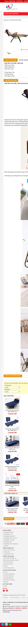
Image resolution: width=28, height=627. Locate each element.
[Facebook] (4, 591)
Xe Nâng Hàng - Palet (9, 553)
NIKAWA (6, 597)
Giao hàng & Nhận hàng (9, 574)
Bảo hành (6, 581)
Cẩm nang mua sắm (8, 564)
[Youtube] (7, 591)
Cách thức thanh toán (9, 576)
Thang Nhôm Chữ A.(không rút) (11, 543)
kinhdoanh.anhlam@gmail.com (14, 610)
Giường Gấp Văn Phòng (15, 20)
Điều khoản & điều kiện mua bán (11, 560)
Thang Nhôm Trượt (8, 534)
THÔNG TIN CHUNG (8, 556)
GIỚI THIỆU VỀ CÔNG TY (10, 558)
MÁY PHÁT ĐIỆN (7, 584)
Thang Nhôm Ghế (8, 542)
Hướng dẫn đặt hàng (8, 577)
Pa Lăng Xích (7, 552)
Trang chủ (6, 20)
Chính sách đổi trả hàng (9, 579)
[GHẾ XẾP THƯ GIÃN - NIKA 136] (9, 53)
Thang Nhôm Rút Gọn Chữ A (10, 538)
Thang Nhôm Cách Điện (9, 540)
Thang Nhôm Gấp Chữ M (9, 536)
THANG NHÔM (7, 530)
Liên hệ (5, 572)
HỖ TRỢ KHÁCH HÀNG (9, 570)
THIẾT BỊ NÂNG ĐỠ (8, 548)
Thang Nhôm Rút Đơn (9, 532)
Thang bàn (6, 545)
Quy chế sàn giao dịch (9, 567)
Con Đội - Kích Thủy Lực (9, 550)
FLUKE (5, 586)
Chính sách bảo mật (8, 562)
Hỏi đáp (5, 565)
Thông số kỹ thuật (10, 60)
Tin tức (23, 597)
